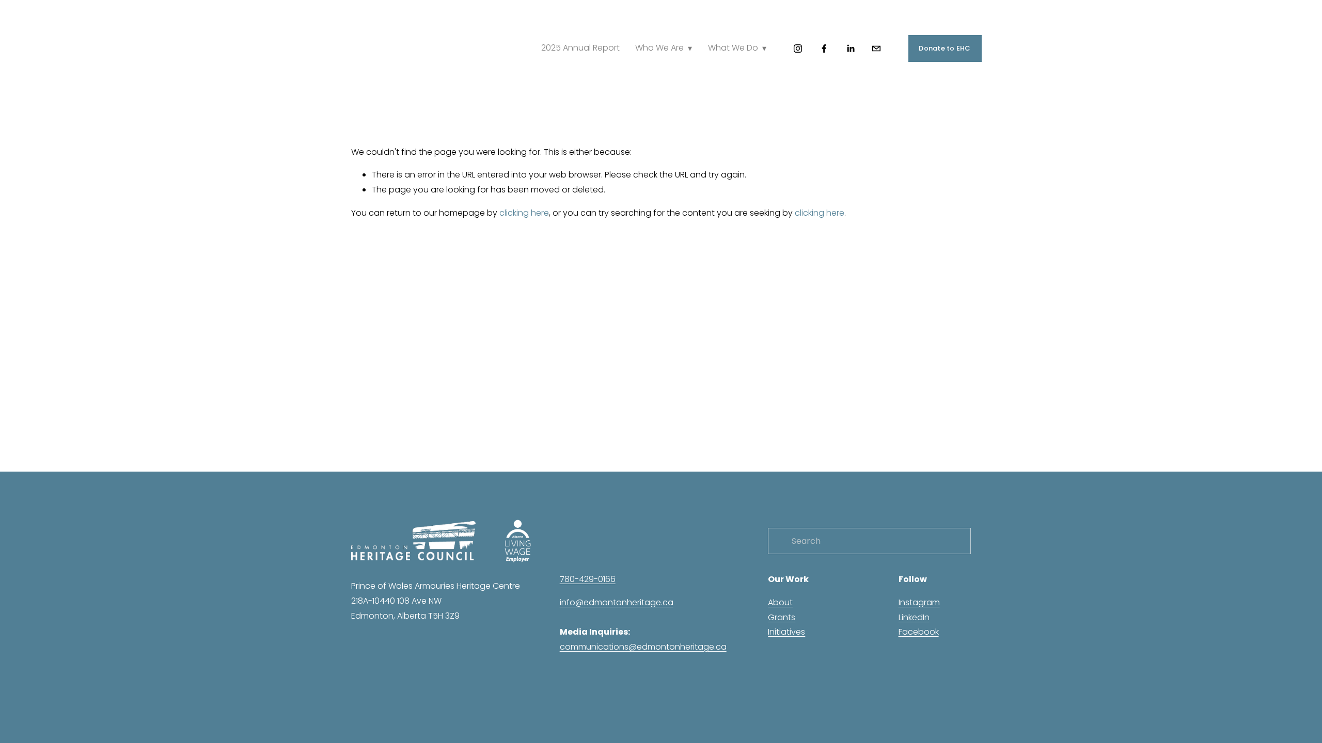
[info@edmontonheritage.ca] (876, 48)
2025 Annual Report (580, 48)
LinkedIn (914, 617)
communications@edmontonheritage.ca (643, 647)
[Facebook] (824, 48)
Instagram (919, 602)
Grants (781, 617)
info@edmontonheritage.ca (616, 602)
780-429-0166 (588, 579)
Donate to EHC (944, 48)
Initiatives (786, 632)
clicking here (524, 213)
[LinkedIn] (850, 48)
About (780, 602)
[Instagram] (798, 48)
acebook (920, 632)
